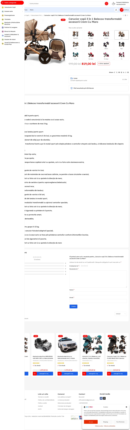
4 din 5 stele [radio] (86, 265)
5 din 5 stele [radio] (87, 265)
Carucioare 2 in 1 (87, 360)
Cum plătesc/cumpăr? (64, 397)
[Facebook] (101, 398)
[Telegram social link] (128, 72)
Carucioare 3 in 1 (36, 15)
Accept (91, 422)
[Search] (106, 3)
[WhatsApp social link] (126, 72)
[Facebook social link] (114, 72)
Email (72, 297)
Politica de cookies (99, 426)
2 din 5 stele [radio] (83, 265)
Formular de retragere (64, 406)
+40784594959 (121, 4)
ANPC (40, 409)
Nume (72, 290)
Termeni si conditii (43, 397)
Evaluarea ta (74, 266)
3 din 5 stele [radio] (84, 265)
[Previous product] (123, 15)
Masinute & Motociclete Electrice (42, 360)
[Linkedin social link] (124, 72)
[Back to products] (125, 15)
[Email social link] (119, 72)
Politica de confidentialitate (109, 426)
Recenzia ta (74, 269)
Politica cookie (42, 403)
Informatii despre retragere (66, 409)
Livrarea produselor (64, 400)
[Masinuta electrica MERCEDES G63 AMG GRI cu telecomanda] (43, 344)
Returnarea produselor (64, 403)
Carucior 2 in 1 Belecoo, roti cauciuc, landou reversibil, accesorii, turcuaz (91, 358)
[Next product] (128, 15)
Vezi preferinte (120, 422)
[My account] (116, 10)
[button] (126, 407)
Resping (105, 422)
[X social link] (117, 72)
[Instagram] (104, 398)
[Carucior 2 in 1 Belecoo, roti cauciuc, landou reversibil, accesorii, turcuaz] (92, 344)
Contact (40, 406)
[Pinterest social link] (121, 72)
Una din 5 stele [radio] (81, 265)
